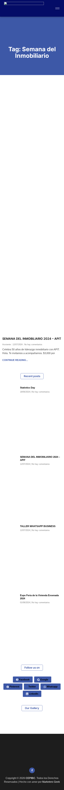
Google (44, 679)
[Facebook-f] (32, 770)
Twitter (32, 686)
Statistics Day (27, 387)
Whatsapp (51, 686)
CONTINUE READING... (15, 360)
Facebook (24, 679)
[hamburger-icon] (57, 8)
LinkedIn (33, 693)
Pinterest (14, 686)
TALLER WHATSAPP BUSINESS (37, 526)
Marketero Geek (51, 782)
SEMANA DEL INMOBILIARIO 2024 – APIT (31, 339)
